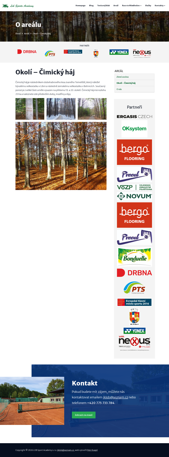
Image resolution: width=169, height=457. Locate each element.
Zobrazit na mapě (83, 415)
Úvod (18, 33)
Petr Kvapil (92, 450)
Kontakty (159, 5)
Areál (115, 5)
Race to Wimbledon (131, 5)
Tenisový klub (103, 5)
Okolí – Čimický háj (126, 83)
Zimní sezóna (123, 77)
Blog (91, 5)
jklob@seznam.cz (115, 397)
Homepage (80, 5)
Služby (148, 5)
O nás (119, 89)
